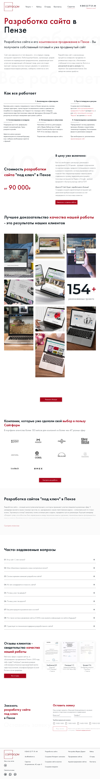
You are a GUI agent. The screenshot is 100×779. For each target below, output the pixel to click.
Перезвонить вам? (91, 8)
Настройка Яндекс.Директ (77, 751)
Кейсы (39, 6)
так (93, 111)
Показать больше (51, 399)
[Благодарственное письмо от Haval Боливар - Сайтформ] (52, 651)
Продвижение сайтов (75, 757)
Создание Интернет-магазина (55, 757)
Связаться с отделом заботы (66, 202)
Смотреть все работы (50, 480)
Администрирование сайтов (77, 762)
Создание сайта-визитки (53, 762)
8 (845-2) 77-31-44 (88, 6)
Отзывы (47, 6)
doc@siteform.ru (30, 757)
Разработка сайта (51, 751)
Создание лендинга (51, 767)
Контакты (58, 6)
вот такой (88, 115)
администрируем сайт (78, 139)
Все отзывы (15, 676)
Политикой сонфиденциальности (83, 730)
